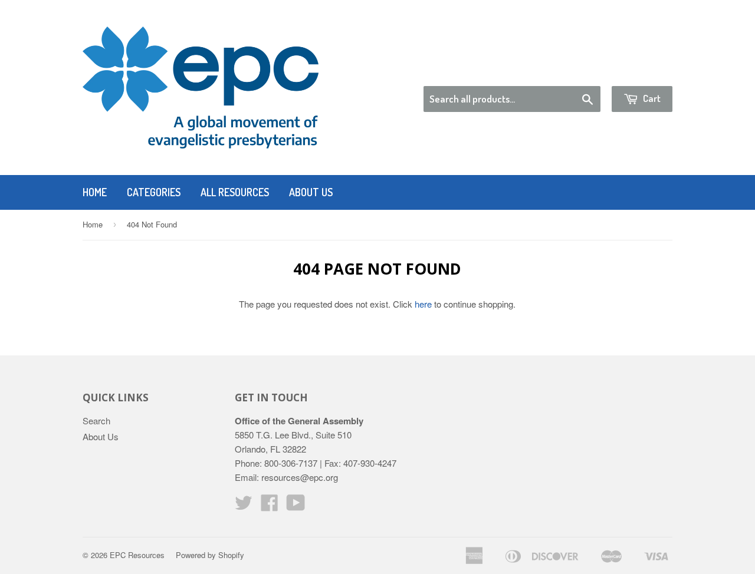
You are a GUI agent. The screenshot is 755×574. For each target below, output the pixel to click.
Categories (153, 192)
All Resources (235, 192)
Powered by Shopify (210, 554)
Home (95, 192)
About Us (311, 192)
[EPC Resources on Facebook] (269, 506)
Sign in (575, 70)
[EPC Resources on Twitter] (243, 506)
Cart (651, 98)
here (423, 304)
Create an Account (639, 70)
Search (96, 420)
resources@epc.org (299, 477)
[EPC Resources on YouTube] (296, 506)
